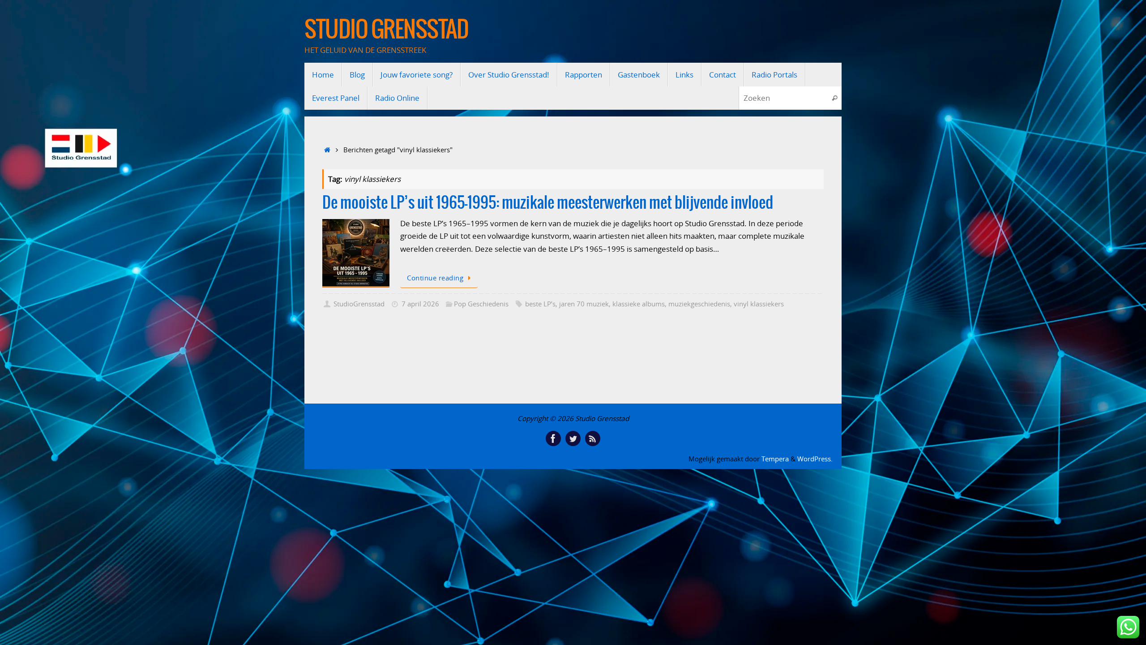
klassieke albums (638, 303)
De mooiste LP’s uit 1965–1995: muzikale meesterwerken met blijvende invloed (547, 203)
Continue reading (435, 277)
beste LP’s (540, 303)
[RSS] (592, 438)
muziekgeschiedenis (699, 303)
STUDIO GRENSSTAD (386, 30)
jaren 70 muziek (584, 303)
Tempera (775, 458)
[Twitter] (573, 438)
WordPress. (815, 458)
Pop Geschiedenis (481, 303)
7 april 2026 (420, 303)
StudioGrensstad (359, 303)
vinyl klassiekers (759, 303)
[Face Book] (553, 438)
